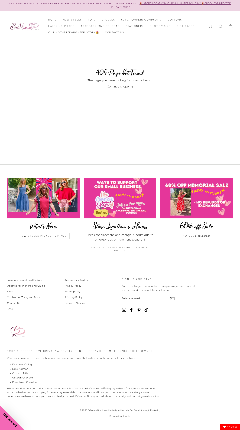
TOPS (92, 20)
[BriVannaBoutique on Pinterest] (139, 310)
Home (52, 20)
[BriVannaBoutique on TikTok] (146, 310)
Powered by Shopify (120, 416)
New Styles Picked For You (43, 236)
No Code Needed (196, 236)
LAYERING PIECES (61, 26)
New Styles (72, 20)
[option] (120, 5)
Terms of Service (74, 303)
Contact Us (114, 32)
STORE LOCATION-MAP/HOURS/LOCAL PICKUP (120, 249)
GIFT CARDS (186, 26)
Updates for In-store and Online (26, 286)
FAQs (10, 309)
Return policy (72, 291)
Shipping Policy (73, 297)
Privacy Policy (72, 286)
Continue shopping (120, 86)
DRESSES (108, 20)
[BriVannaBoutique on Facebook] (131, 310)
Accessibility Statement (78, 280)
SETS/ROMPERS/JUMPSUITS (141, 20)
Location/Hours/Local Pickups (25, 280)
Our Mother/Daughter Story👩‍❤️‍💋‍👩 (73, 32)
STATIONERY (135, 26)
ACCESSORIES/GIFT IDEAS (100, 26)
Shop (10, 291)
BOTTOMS (175, 20)
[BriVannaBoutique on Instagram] (124, 310)
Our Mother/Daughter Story (23, 297)
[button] (12, 417)
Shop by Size (160, 26)
